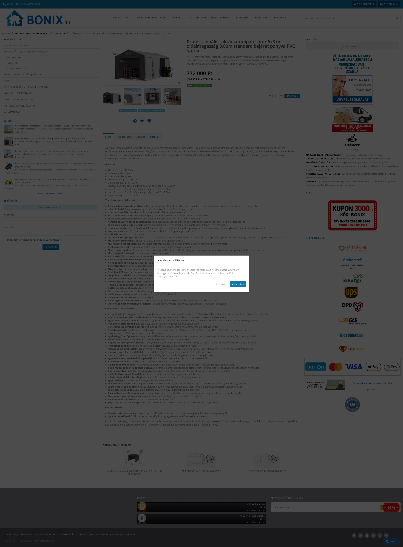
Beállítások (221, 284)
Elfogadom (239, 284)
